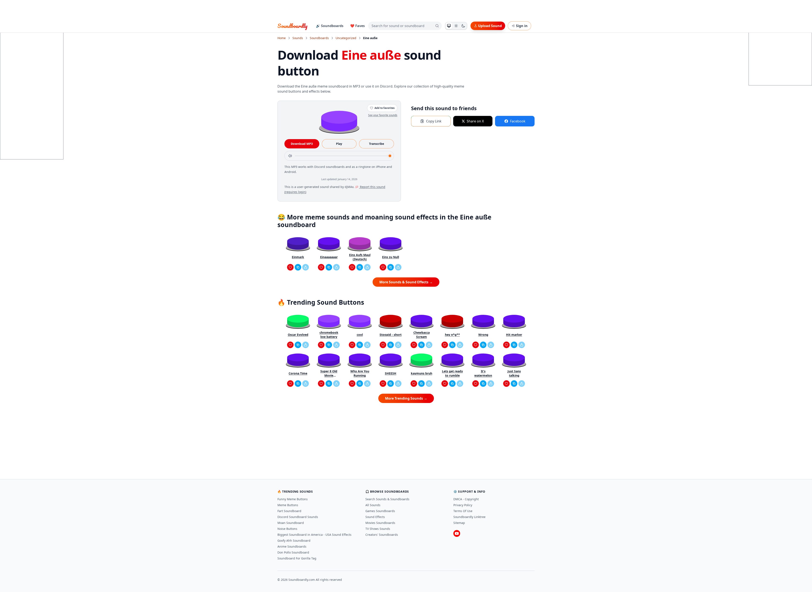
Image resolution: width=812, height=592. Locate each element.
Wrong (483, 335)
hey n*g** (452, 335)
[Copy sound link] (298, 267)
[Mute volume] (290, 156)
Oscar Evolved (298, 335)
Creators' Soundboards (381, 535)
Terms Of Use (462, 511)
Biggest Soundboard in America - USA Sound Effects (314, 535)
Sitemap (459, 523)
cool (360, 335)
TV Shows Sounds (377, 529)
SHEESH (390, 373)
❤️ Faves (357, 25)
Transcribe (376, 144)
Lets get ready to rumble (452, 373)
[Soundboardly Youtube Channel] (456, 533)
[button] (339, 121)
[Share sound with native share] (305, 267)
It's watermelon (483, 373)
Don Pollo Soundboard (293, 552)
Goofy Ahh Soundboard (293, 541)
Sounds (297, 38)
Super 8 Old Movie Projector (328, 373)
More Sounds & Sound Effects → (406, 282)
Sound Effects (375, 517)
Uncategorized (346, 38)
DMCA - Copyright (466, 499)
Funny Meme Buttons (292, 499)
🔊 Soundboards (329, 25)
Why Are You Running (359, 373)
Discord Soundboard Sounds (297, 517)
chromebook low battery (329, 334)
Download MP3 (302, 144)
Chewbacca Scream (421, 334)
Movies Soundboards (380, 523)
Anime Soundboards (291, 546)
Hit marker (514, 335)
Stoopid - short (391, 335)
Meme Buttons (287, 505)
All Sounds (372, 505)
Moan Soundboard (290, 523)
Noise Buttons (287, 529)
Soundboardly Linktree (469, 517)
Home (281, 38)
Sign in (522, 25)
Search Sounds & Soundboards (387, 499)
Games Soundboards (380, 511)
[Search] (437, 26)
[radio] (449, 25)
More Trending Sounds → (406, 398)
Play (339, 144)
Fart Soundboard (289, 511)
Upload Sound (490, 25)
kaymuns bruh (421, 373)
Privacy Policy (462, 505)
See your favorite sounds (382, 115)
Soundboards (319, 38)
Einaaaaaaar (329, 257)
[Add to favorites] (290, 267)
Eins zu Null (390, 257)
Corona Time (298, 373)
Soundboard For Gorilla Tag (296, 558)
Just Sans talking (514, 373)
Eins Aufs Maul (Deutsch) (359, 257)
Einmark (298, 257)
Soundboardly (292, 26)
